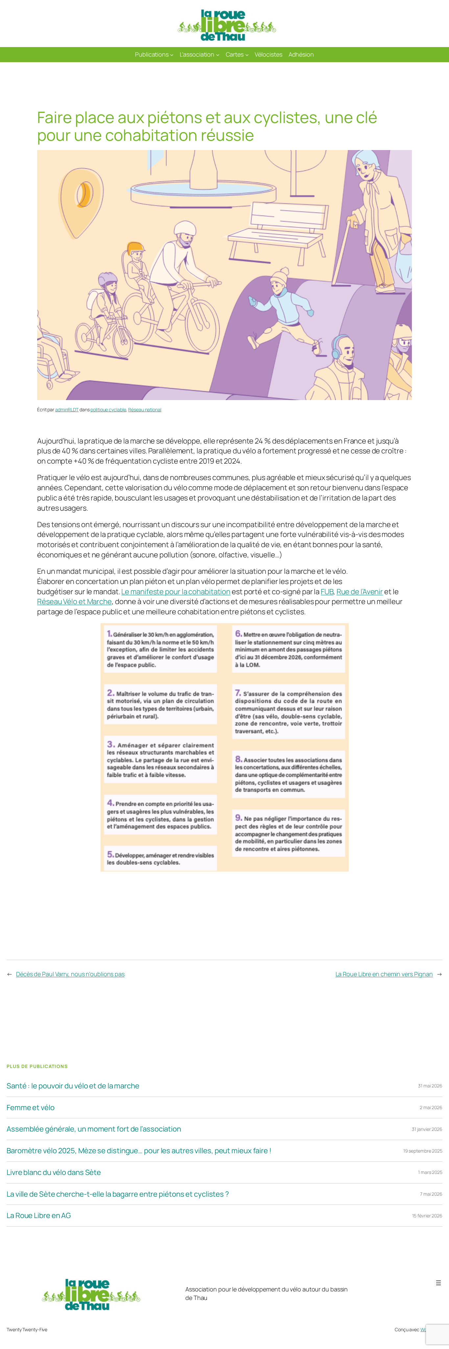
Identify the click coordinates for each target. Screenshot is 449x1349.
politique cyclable (108, 409)
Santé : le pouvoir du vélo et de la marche (73, 1086)
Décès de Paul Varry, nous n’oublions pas (70, 974)
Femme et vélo (31, 1108)
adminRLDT (67, 409)
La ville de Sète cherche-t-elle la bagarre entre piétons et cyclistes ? (118, 1194)
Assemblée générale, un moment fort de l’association (94, 1129)
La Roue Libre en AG (39, 1215)
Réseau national (144, 409)
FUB (327, 592)
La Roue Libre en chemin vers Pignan (384, 974)
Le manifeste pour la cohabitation (175, 592)
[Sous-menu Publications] (172, 55)
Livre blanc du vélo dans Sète (54, 1172)
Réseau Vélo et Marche (74, 601)
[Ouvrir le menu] (438, 1283)
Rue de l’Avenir (360, 592)
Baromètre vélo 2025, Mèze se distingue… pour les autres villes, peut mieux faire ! (139, 1151)
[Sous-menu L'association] (218, 55)
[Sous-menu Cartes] (247, 55)
